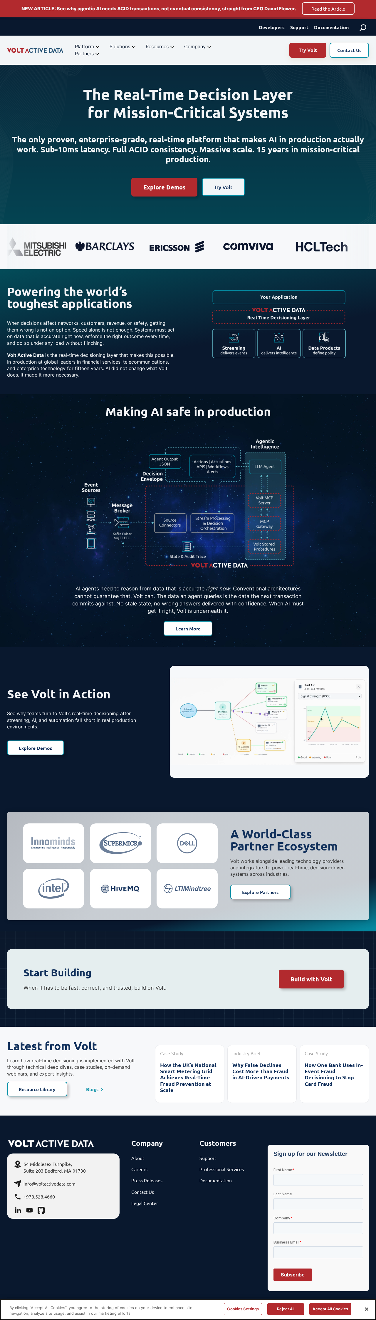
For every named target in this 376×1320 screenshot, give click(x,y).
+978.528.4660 (39, 1196)
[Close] (366, 1309)
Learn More (188, 628)
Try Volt (308, 50)
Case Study (171, 1053)
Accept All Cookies (330, 1308)
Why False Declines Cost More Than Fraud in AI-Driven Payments (260, 1071)
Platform (84, 46)
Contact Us (349, 50)
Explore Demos (164, 187)
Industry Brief (246, 1053)
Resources (157, 46)
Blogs (92, 1089)
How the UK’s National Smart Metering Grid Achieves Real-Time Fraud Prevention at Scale (188, 1077)
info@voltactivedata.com (49, 1183)
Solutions (120, 46)
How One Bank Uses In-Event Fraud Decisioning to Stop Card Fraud (334, 1074)
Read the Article (328, 8)
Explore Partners (260, 892)
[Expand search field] (363, 27)
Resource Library (37, 1089)
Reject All (285, 1308)
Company (195, 46)
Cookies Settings (243, 1308)
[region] (188, 1309)
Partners (84, 53)
